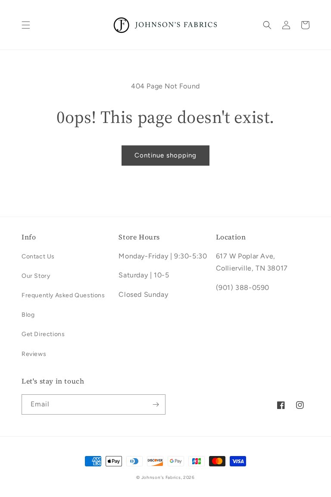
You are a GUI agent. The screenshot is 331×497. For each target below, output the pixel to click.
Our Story (36, 276)
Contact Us (38, 256)
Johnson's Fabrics (161, 477)
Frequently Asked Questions (63, 295)
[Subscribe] (155, 404)
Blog (28, 314)
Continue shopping (165, 155)
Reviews (34, 354)
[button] (25, 25)
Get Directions (43, 334)
